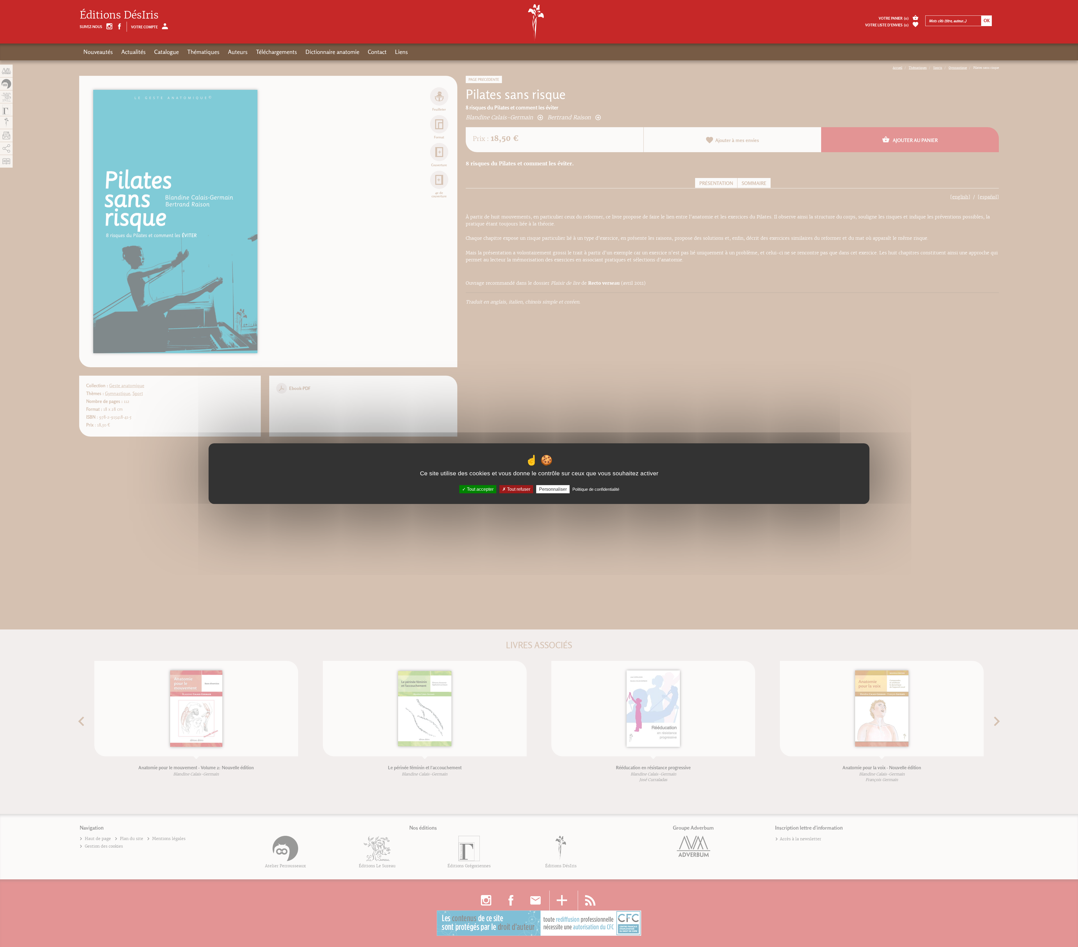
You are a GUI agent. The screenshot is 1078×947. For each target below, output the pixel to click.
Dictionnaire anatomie (332, 51)
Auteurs (238, 51)
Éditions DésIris (119, 15)
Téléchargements (276, 51)
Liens (401, 51)
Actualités (133, 51)
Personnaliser (553, 489)
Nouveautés (98, 51)
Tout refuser (518, 489)
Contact (377, 51)
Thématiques (203, 51)
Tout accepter (480, 489)
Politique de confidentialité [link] (595, 489)
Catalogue (166, 51)
